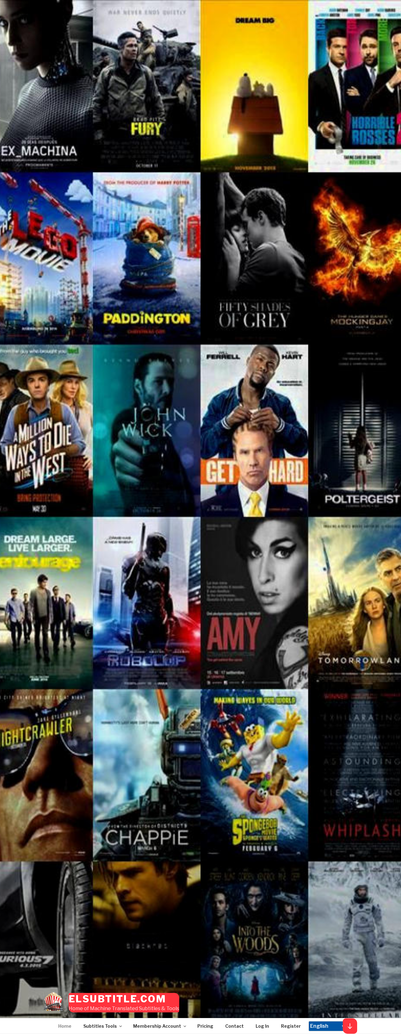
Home (64, 1026)
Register (291, 1026)
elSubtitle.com (117, 999)
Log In (262, 1026)
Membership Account (157, 1026)
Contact (234, 1026)
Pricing (205, 1026)
